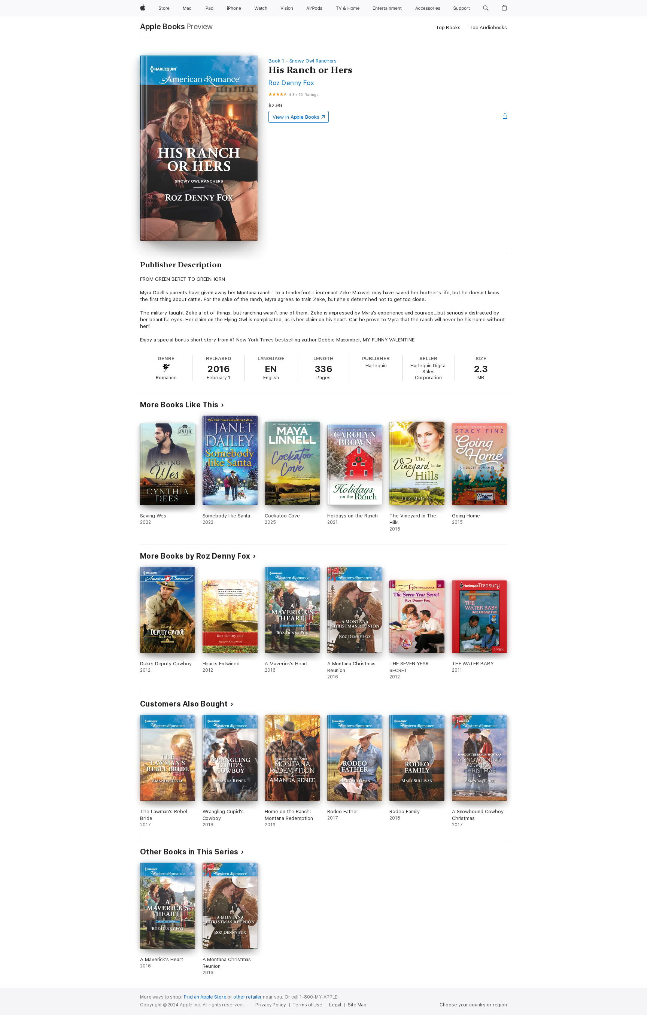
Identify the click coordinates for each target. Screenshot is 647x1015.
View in (296, 117)
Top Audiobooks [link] (488, 27)
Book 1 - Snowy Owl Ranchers (302, 61)
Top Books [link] (448, 27)
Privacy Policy (270, 1005)
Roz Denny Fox (291, 82)
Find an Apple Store (205, 997)
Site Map (357, 1005)
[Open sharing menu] (505, 116)
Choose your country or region (473, 1005)
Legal (335, 1005)
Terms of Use (307, 1005)
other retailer (247, 997)
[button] (486, 8)
